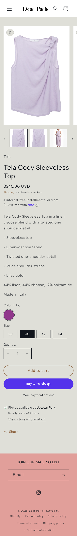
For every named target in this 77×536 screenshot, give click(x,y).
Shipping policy (53, 523)
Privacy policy (57, 516)
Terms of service (28, 523)
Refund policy (34, 516)
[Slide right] (72, 139)
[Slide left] (4, 139)
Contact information (40, 530)
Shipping (9, 192)
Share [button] (13, 432)
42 (43, 334)
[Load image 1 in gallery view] (18, 138)
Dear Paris (36, 510)
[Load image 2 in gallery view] (38, 138)
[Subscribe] (63, 474)
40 (27, 334)
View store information (27, 419)
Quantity (10, 344)
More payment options (38, 395)
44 (60, 334)
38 (13, 335)
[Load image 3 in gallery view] (58, 138)
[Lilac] (9, 315)
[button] (9, 9)
